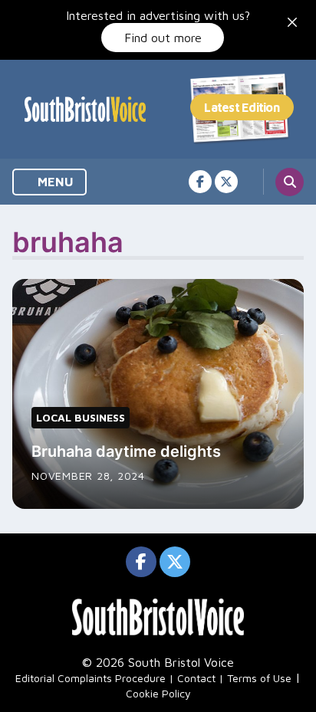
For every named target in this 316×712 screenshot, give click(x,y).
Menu (54, 182)
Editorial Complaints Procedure (90, 677)
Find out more (163, 37)
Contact (196, 677)
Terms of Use (259, 677)
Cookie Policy (158, 693)
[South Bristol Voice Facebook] (200, 181)
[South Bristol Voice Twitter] (226, 181)
